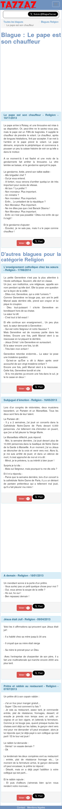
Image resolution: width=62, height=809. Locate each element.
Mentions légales (36, 807)
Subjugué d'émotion (16, 400)
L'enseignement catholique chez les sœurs (31, 267)
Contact (21, 807)
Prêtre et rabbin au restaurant (23, 686)
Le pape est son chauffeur (22, 115)
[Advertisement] (31, 77)
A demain (10, 575)
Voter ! (24, 243)
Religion (50, 115)
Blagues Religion (50, 21)
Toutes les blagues (13, 21)
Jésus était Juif (13, 619)
